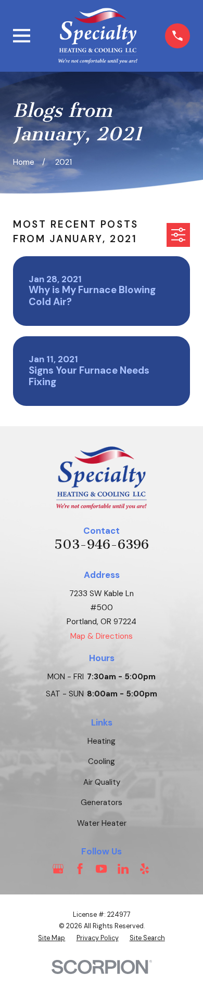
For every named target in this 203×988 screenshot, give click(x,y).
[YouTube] (101, 868)
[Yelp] (144, 868)
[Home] (97, 36)
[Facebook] (79, 868)
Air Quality (101, 782)
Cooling (101, 761)
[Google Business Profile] (58, 868)
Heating (101, 741)
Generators (101, 802)
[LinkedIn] (123, 868)
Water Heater (101, 823)
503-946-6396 (101, 544)
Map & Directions (101, 636)
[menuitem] (51, 938)
